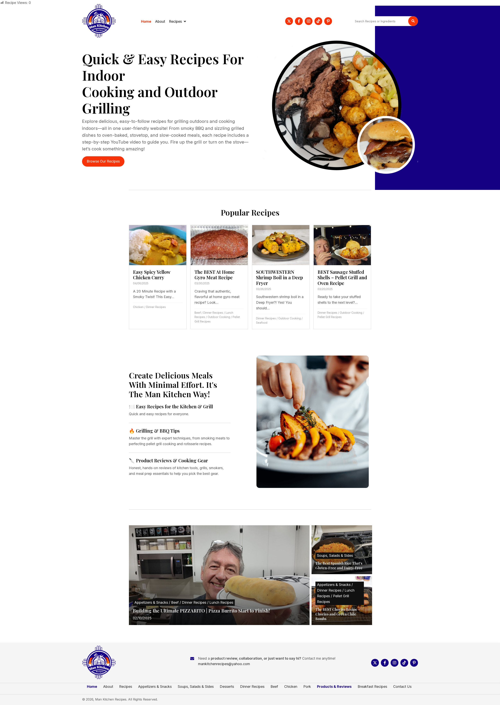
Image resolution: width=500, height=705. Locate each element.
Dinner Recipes (156, 307)
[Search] (413, 21)
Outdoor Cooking (219, 317)
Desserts (227, 686)
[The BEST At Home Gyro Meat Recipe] (219, 277)
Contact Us (402, 686)
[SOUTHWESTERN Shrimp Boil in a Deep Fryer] (280, 277)
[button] (289, 21)
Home (92, 686)
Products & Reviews (334, 686)
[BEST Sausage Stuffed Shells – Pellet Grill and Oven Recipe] (342, 277)
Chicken (138, 307)
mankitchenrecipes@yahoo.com (224, 664)
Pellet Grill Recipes (330, 317)
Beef (198, 312)
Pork (307, 686)
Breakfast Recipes (372, 686)
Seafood (261, 322)
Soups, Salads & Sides (196, 686)
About (108, 686)
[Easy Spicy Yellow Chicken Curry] (157, 277)
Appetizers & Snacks (155, 686)
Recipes (125, 686)
